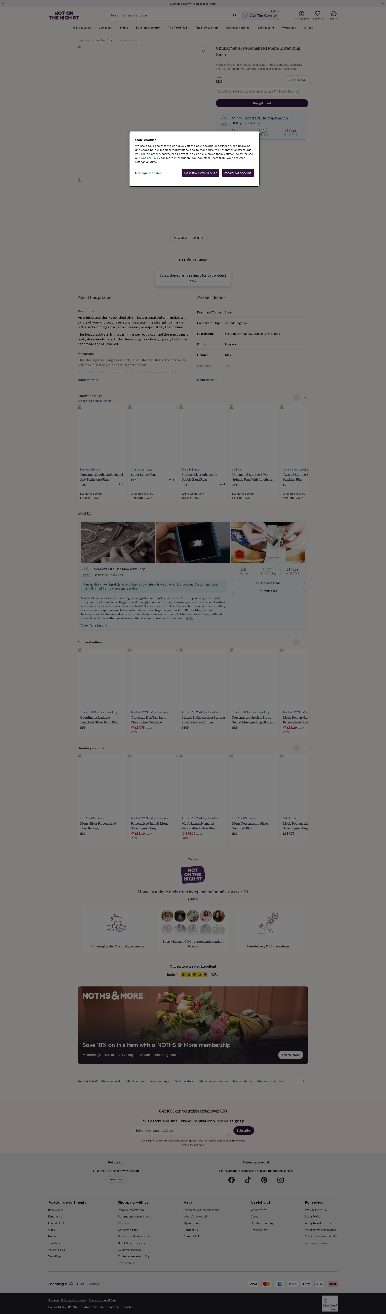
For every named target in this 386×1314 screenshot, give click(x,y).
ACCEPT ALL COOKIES (238, 172)
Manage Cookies (148, 173)
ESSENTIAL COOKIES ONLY (200, 172)
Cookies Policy (150, 157)
